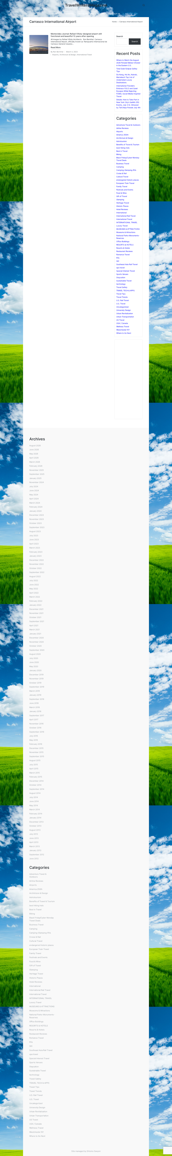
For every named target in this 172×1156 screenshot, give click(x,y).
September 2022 (36, 572)
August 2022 (35, 576)
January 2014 (35, 817)
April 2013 (33, 842)
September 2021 (36, 621)
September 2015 (36, 756)
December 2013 (36, 822)
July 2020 (33, 658)
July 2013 (33, 834)
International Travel (84, 55)
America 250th (122, 135)
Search (119, 36)
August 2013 (35, 830)
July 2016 (33, 736)
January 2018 (35, 711)
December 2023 (36, 515)
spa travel (120, 268)
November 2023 (36, 519)
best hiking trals (122, 148)
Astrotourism (121, 141)
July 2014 (33, 797)
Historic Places (122, 206)
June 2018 (34, 703)
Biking (118, 154)
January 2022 (35, 605)
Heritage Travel (122, 203)
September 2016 (36, 732)
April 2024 (34, 498)
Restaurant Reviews (124, 251)
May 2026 (33, 454)
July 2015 (33, 764)
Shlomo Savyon (94, 1151)
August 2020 (35, 654)
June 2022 (34, 584)
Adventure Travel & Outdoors (128, 125)
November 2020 (36, 642)
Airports (55, 55)
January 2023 (35, 556)
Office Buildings (122, 241)
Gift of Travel (121, 196)
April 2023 (34, 544)
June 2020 (34, 662)
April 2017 (33, 719)
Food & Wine (121, 193)
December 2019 (36, 674)
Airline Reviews (122, 128)
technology (121, 284)
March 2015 (34, 773)
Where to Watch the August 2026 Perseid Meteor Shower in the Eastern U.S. (128, 62)
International (121, 213)
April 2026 (34, 458)
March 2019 (34, 691)
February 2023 (35, 552)
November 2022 (36, 564)
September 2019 (36, 687)
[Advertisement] (128, 379)
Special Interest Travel (125, 271)
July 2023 (33, 535)
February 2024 (35, 507)
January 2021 (35, 633)
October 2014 (35, 785)
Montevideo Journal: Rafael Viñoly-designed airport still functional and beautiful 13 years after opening (76, 35)
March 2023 (34, 548)
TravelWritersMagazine (86, 5)
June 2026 (34, 449)
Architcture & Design (68, 55)
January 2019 (35, 695)
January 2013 (35, 850)
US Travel (120, 320)
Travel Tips (120, 294)
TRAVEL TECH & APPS (125, 290)
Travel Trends (122, 297)
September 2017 (36, 715)
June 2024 (34, 490)
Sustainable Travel (123, 281)
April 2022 (34, 593)
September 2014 (36, 789)
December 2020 (36, 638)
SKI (117, 261)
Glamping (120, 199)
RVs (117, 258)
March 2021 (34, 629)
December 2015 (36, 748)
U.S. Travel (120, 304)
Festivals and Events (124, 190)
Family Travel (121, 186)
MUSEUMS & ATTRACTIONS (128, 229)
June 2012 (34, 858)
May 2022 (33, 588)
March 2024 (34, 503)
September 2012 (36, 854)
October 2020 (35, 646)
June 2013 (34, 838)
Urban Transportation (125, 317)
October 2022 (35, 568)
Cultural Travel (122, 177)
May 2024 (33, 494)
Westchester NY (123, 330)
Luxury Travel (122, 226)
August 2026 (35, 445)
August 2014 (35, 793)
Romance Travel (123, 254)
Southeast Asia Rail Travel (126, 264)
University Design (123, 310)
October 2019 (35, 683)
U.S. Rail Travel (122, 300)
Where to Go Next (123, 333)
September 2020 (36, 650)
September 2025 (36, 474)
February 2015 (35, 777)
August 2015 (34, 760)
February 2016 (35, 744)
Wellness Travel (122, 326)
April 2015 (33, 768)
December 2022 (36, 560)
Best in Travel (121, 151)
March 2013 (34, 846)
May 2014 (33, 805)
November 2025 (36, 470)
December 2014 (36, 781)
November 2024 (36, 482)
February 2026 (35, 466)
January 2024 (35, 511)
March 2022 (34, 597)
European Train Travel (125, 183)
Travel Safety (121, 287)
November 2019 (36, 678)
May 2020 (33, 666)
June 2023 (34, 539)
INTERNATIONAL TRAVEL (126, 222)
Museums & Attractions (125, 232)
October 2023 (35, 523)
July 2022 (33, 580)
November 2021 (36, 613)
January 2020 (35, 670)
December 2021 (36, 609)
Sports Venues (122, 274)
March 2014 (34, 809)
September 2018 (36, 699)
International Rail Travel (125, 216)
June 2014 (34, 801)
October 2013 (35, 826)
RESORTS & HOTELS (124, 245)
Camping (120, 167)
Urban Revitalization (124, 313)
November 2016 (36, 723)
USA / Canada (122, 323)
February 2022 (35, 601)
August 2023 (35, 531)
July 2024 (33, 486)
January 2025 (35, 478)
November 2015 (36, 752)
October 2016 (35, 727)
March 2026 (34, 462)
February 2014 (35, 813)
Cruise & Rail (121, 173)
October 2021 (35, 617)
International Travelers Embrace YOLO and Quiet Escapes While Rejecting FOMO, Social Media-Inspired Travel (128, 91)
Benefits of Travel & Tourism (127, 144)
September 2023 (36, 527)
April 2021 (33, 625)
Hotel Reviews (122, 209)
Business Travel (122, 163)
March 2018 (34, 707)
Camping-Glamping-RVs (126, 170)
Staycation (120, 277)
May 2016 (33, 740)
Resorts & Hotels (123, 248)
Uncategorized (122, 307)
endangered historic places (127, 180)
